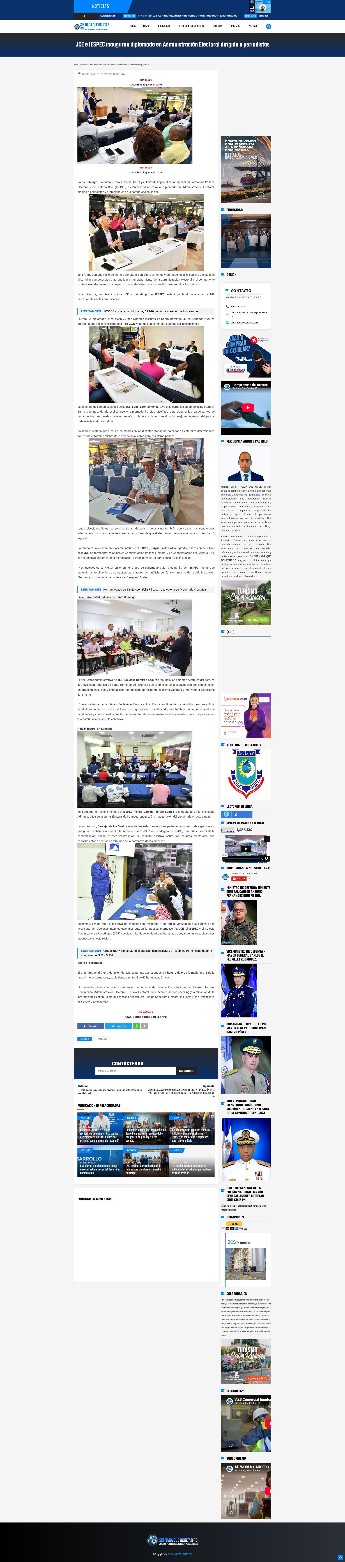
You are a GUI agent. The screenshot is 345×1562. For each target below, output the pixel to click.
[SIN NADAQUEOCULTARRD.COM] (172, 1547)
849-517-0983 (238, 306)
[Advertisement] (232, 73)
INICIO (133, 26)
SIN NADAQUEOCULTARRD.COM (180, 1554)
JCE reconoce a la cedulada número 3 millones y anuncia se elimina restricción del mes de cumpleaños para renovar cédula (191, 1135)
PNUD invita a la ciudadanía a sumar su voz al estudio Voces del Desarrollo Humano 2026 (99, 1169)
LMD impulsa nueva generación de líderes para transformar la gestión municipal (144, 1169)
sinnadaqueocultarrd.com (244, 322)
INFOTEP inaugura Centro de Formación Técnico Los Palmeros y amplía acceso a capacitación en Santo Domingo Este (124, 16)
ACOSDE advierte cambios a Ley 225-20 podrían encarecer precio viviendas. (151, 311)
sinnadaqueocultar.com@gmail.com (249, 314)
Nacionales (102, 1039)
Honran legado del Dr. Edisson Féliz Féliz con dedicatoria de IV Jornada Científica (154, 589)
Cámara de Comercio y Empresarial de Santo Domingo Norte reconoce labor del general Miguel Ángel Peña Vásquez (245, 16)
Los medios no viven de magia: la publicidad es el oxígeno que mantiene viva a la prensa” (191, 1169)
